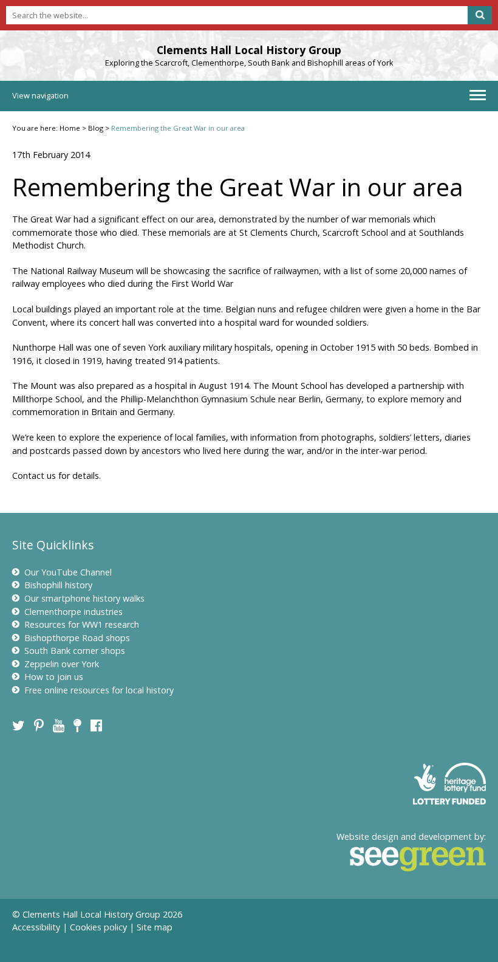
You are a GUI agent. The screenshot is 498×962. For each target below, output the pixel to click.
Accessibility (36, 927)
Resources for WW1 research (81, 624)
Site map (154, 927)
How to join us (53, 676)
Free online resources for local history (99, 690)
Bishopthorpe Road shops (77, 638)
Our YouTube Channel (68, 572)
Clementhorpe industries (73, 611)
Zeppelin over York (61, 664)
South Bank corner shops (74, 650)
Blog (95, 127)
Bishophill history (58, 585)
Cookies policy (98, 927)
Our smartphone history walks (84, 598)
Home (70, 127)
